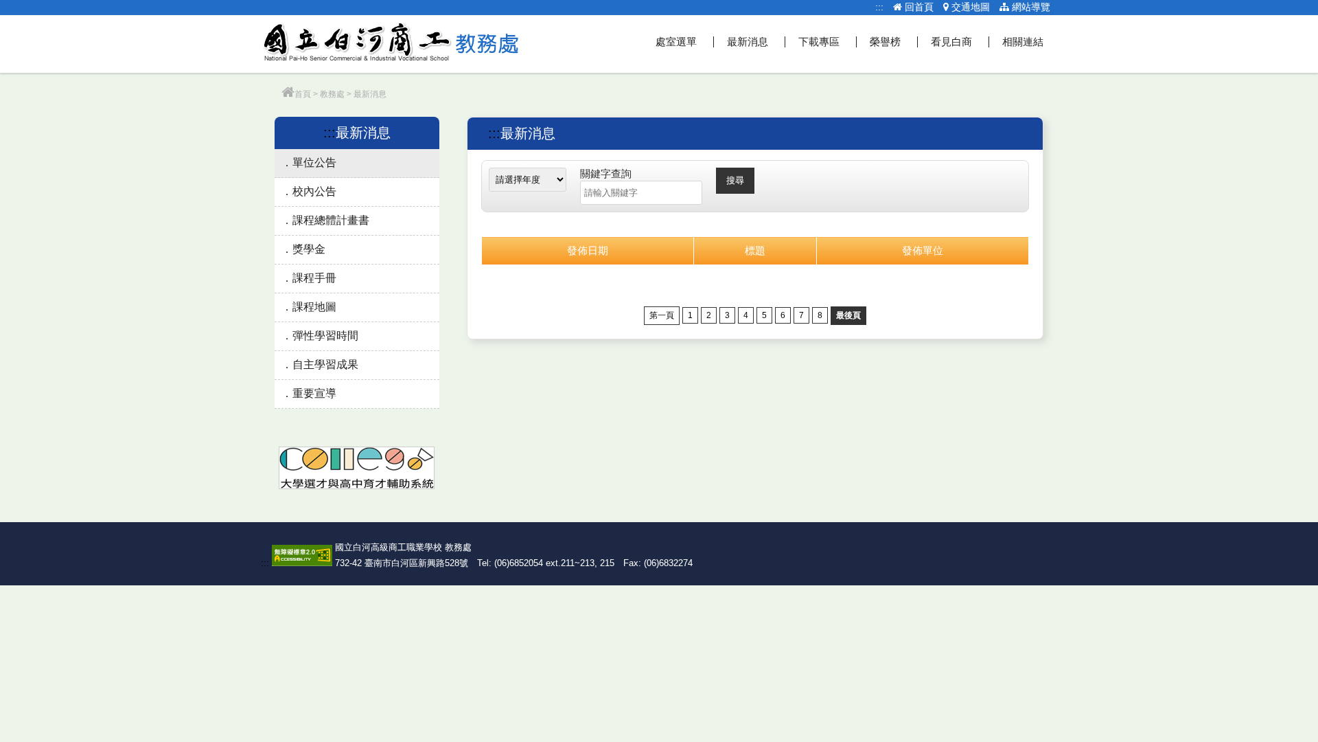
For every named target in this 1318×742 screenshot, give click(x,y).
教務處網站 (391, 44)
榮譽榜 (885, 41)
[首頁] (287, 94)
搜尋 (735, 180)
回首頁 (918, 6)
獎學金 (308, 249)
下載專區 (819, 41)
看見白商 (951, 41)
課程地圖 (314, 307)
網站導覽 (1029, 6)
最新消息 (747, 41)
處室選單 (676, 41)
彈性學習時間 (325, 335)
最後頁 (848, 315)
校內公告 (314, 191)
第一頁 (661, 315)
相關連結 (1022, 41)
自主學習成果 (325, 364)
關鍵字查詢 (606, 173)
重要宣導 (314, 393)
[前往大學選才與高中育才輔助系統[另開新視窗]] (357, 486)
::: (879, 6)
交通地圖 (969, 6)
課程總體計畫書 (330, 220)
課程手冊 (314, 278)
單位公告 (314, 162)
